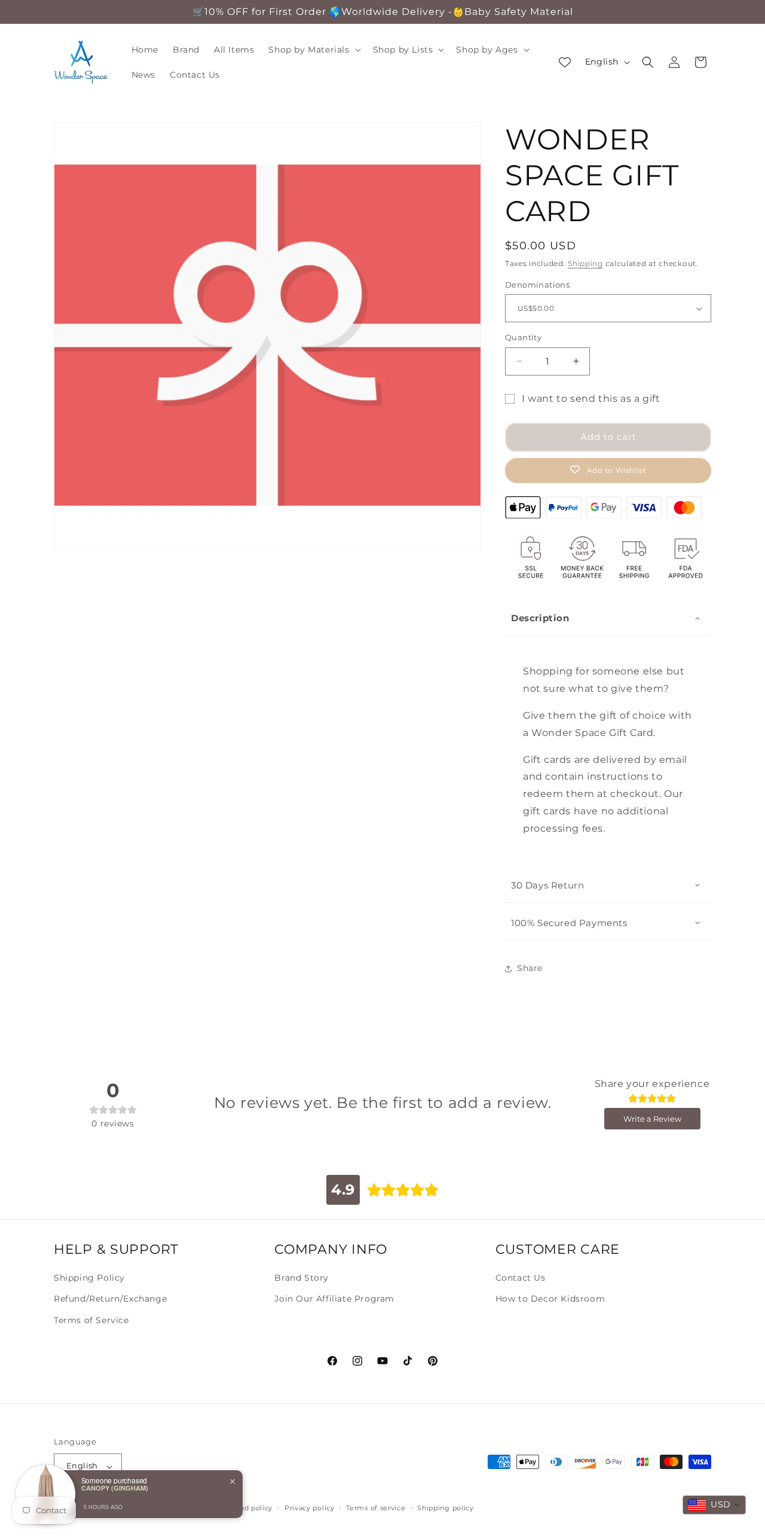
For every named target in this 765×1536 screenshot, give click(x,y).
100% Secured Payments (569, 923)
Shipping (585, 263)
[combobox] (714, 1504)
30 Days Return (547, 885)
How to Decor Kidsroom (550, 1298)
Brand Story (301, 1277)
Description (540, 618)
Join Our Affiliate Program (334, 1298)
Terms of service (375, 1508)
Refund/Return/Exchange (110, 1298)
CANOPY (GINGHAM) (114, 1488)
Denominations (537, 284)
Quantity (523, 337)
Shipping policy (445, 1508)
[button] (313, 49)
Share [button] (530, 968)
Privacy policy (309, 1508)
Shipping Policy (89, 1277)
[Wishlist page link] (565, 62)
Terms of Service (91, 1319)
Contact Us (520, 1277)
